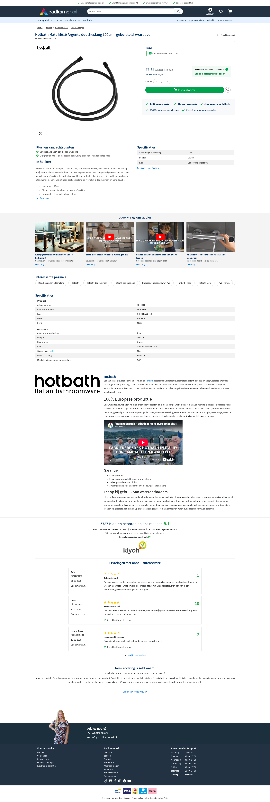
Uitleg (52, 350)
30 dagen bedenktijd (184, 3)
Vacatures (108, 769)
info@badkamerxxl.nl (104, 737)
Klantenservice (225, 20)
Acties (59, 20)
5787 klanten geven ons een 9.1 (125, 3)
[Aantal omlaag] (156, 81)
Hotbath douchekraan (96, 282)
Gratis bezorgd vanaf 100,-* (156, 3)
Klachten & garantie (46, 765)
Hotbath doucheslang (125, 282)
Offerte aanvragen (45, 762)
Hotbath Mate (205, 282)
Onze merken (110, 775)
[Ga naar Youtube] (129, 781)
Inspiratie (87, 20)
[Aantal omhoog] (167, 81)
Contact (107, 759)
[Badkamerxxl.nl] (58, 11)
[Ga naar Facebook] (115, 781)
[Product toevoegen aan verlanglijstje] (227, 89)
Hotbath (75, 282)
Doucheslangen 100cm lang (51, 282)
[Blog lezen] (59, 237)
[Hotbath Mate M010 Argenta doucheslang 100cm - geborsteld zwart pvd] (85, 89)
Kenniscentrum (72, 20)
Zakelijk (210, 20)
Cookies (126, 798)
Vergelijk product (228, 35)
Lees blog (39, 264)
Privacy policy (137, 798)
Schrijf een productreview (135, 691)
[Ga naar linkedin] (110, 781)
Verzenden (42, 755)
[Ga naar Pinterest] (124, 781)
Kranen (49, 27)
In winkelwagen (186, 90)
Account (210, 13)
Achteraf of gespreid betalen (92, 3)
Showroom (180, 20)
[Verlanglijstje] (221, 12)
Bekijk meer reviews (137, 655)
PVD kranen (224, 282)
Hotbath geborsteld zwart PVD (156, 282)
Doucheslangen (77, 27)
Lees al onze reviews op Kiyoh (133, 536)
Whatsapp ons (100, 732)
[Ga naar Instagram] (120, 781)
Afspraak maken (196, 20)
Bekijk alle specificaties (148, 168)
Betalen (40, 752)
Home (39, 27)
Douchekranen (61, 27)
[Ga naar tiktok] (106, 781)
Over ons (108, 752)
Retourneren (43, 759)
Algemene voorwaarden (112, 798)
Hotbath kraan (184, 282)
